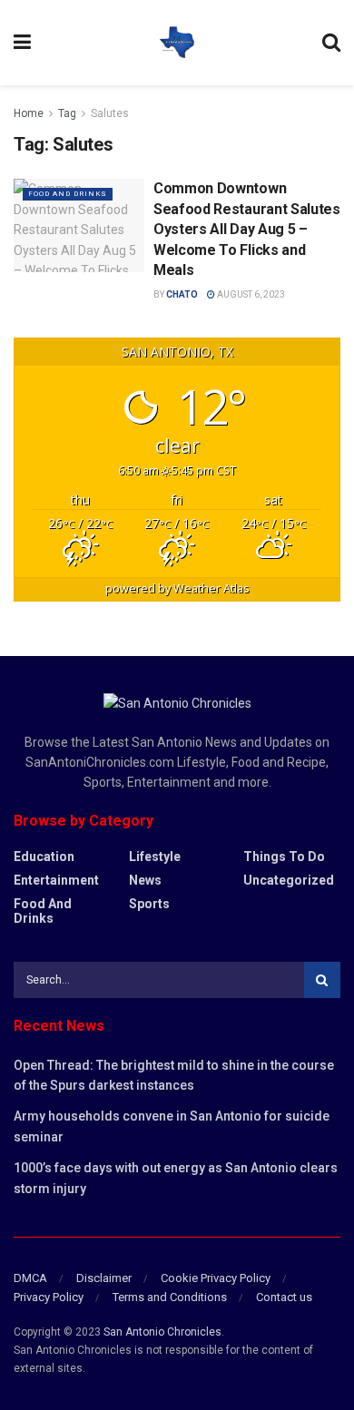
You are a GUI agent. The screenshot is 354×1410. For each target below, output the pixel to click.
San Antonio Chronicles (162, 1332)
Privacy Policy (49, 1297)
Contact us (284, 1297)
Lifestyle (155, 856)
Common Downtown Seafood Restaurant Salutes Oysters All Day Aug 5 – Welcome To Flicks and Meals (246, 229)
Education (44, 856)
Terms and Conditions (170, 1297)
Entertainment (56, 880)
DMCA (30, 1278)
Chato (182, 294)
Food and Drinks (67, 194)
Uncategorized (288, 880)
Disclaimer (104, 1278)
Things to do (284, 856)
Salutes (110, 113)
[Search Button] (322, 980)
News (145, 880)
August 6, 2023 (250, 294)
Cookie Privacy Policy (215, 1278)
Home (29, 113)
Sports (149, 903)
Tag (67, 113)
